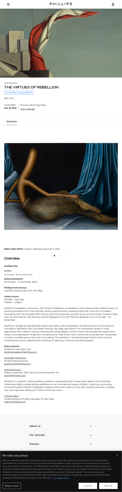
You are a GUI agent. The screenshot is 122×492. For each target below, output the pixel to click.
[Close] (117, 455)
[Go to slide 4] (64, 255)
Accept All (87, 486)
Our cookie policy (61, 478)
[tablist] (61, 122)
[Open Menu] (10, 4)
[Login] (113, 4)
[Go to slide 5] (67, 255)
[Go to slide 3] (61, 255)
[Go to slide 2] (57, 255)
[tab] (12, 122)
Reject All (108, 486)
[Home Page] (61, 4)
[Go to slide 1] (54, 255)
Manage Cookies (12, 486)
